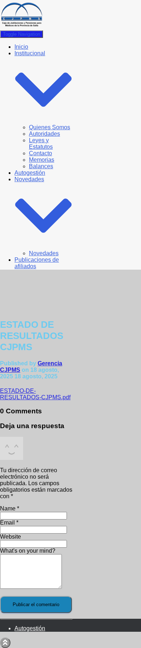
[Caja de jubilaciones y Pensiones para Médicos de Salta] (21, 27)
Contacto (40, 153)
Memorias (41, 160)
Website (10, 537)
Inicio (21, 47)
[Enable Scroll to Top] (5, 643)
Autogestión (29, 173)
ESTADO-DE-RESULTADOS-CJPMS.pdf (35, 394)
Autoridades (44, 134)
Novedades (44, 253)
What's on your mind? (27, 551)
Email (9, 522)
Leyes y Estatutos (41, 143)
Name (9, 508)
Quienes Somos (49, 127)
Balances (41, 166)
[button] (43, 121)
